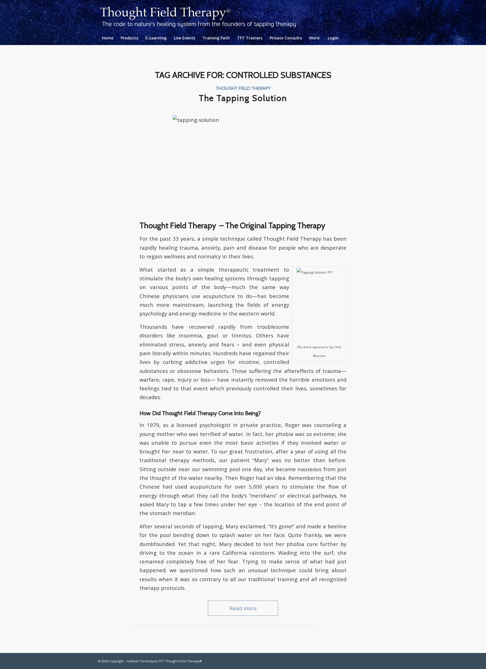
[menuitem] (107, 38)
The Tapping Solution (243, 98)
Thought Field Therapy (243, 88)
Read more (243, 608)
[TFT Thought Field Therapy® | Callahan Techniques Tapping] (202, 15)
